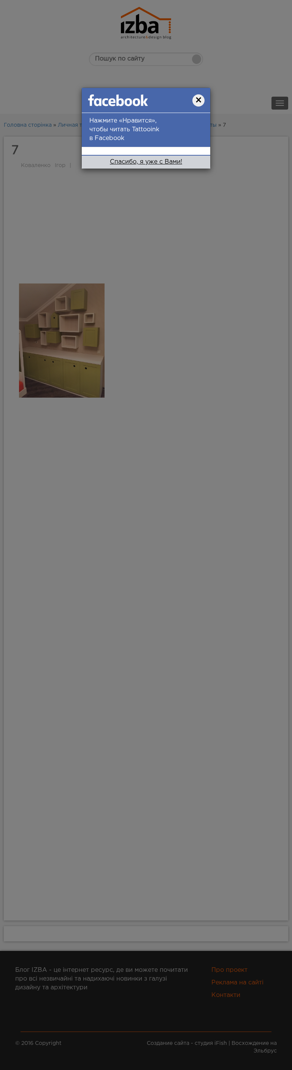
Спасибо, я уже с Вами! (146, 162)
